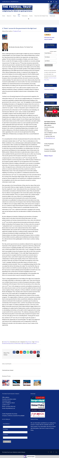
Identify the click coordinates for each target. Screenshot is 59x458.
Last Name (47, 60)
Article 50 (37, 341)
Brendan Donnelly (6, 343)
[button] (28, 18)
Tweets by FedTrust (49, 89)
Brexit (12, 343)
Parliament (34, 343)
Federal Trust (17, 31)
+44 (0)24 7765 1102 (10, 406)
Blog (26, 341)
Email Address (48, 53)
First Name (47, 57)
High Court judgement (26, 343)
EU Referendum (17, 343)
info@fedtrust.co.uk (14, 1)
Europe (29, 341)
